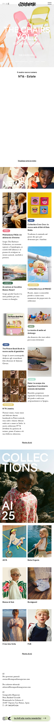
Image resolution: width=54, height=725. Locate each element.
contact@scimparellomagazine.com (16, 679)
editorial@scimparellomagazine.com (17, 687)
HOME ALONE (27, 55)
